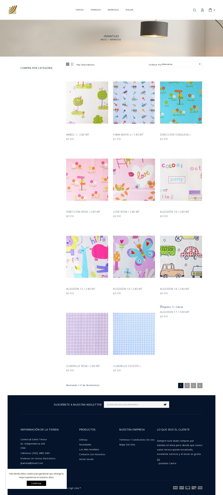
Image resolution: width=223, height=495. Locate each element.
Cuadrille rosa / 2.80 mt (83, 366)
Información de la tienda (39, 429)
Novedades (85, 444)
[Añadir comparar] (104, 91)
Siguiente (199, 385)
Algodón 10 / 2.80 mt (174, 211)
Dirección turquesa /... (176, 134)
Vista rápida (104, 85)
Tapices (80, 9)
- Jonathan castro (166, 463)
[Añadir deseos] (104, 98)
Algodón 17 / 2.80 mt (174, 312)
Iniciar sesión (86, 459)
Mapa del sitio (127, 444)
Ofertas (83, 439)
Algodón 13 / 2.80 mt (127, 289)
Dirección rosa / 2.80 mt (83, 211)
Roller (129, 9)
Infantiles (113, 9)
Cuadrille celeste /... (127, 366)
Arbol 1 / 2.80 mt (77, 134)
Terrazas (96, 9)
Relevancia (182, 64)
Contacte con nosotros (92, 454)
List (72, 64)
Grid (67, 64)
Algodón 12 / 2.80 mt (80, 289)
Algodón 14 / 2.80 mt (174, 289)
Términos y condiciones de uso (137, 439)
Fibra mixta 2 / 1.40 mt (128, 134)
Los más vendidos (89, 449)
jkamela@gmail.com (31, 463)
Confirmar (36, 483)
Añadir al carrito (104, 78)
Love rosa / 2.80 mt (126, 211)
